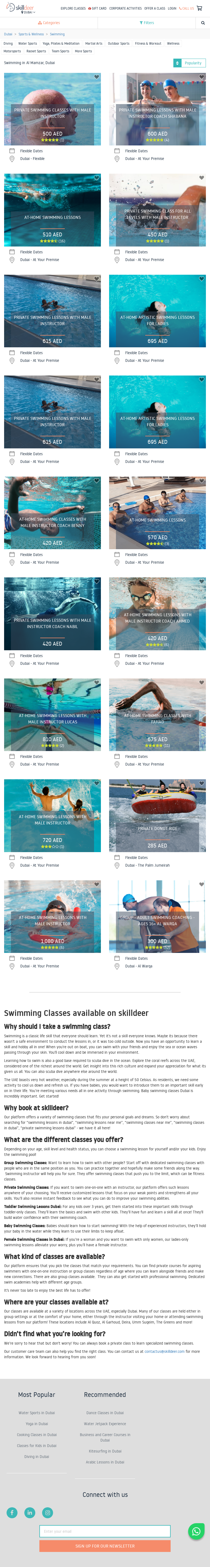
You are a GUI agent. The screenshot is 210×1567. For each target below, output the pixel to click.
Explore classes (73, 8)
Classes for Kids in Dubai (36, 1445)
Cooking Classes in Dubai (37, 1434)
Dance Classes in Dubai (105, 1412)
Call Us (188, 8)
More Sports (83, 51)
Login (172, 8)
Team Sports (60, 51)
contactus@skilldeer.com (165, 1351)
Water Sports (27, 43)
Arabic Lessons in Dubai (105, 1462)
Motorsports (12, 51)
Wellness (173, 43)
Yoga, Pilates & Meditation (61, 43)
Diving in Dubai (36, 1456)
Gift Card (99, 8)
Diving (8, 43)
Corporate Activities (125, 8)
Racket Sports (36, 51)
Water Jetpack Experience (105, 1423)
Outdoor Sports (118, 43)
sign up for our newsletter (105, 1546)
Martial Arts (93, 43)
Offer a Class (154, 8)
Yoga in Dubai (37, 1423)
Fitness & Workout (148, 43)
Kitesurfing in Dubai (105, 1451)
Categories (51, 22)
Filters (148, 22)
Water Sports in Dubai (37, 1412)
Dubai (28, 12)
